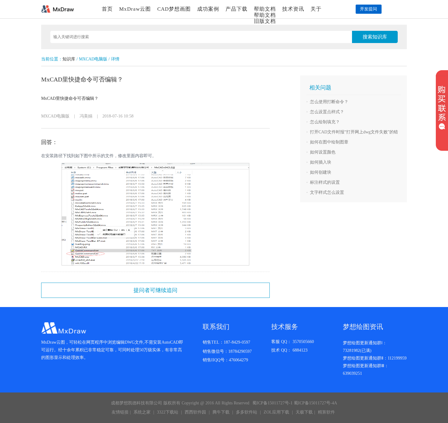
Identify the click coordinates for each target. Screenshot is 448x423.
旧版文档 (265, 21)
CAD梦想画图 (174, 9)
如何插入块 (320, 162)
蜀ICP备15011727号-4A (315, 403)
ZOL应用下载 (276, 412)
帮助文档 (265, 9)
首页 (107, 9)
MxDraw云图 (135, 9)
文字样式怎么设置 (327, 192)
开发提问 (368, 9)
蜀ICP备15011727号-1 (272, 403)
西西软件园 (195, 412)
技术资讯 (293, 9)
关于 (316, 9)
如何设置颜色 (323, 152)
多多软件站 (246, 412)
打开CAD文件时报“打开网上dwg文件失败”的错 (354, 132)
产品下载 (236, 9)
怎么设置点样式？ (327, 112)
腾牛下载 (220, 412)
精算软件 (326, 412)
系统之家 (142, 412)
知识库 (68, 59)
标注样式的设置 (325, 182)
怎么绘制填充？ (325, 122)
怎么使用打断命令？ (329, 101)
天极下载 (304, 412)
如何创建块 (320, 172)
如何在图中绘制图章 (329, 142)
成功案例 (208, 9)
